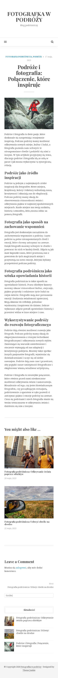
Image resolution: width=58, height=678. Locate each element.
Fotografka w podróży (31, 667)
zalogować (21, 567)
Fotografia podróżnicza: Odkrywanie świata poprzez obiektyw (27, 473)
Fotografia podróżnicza (19, 57)
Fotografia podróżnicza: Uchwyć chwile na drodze (26, 523)
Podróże (37, 57)
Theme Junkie (29, 670)
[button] (3, 41)
